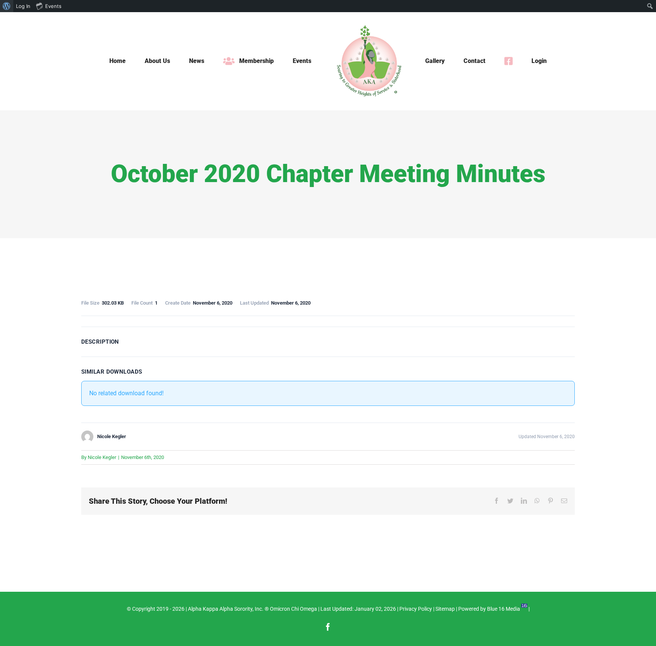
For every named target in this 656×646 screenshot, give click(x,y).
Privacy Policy (415, 609)
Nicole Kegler (102, 457)
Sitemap (445, 609)
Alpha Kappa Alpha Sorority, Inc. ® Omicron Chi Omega (252, 609)
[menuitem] (6, 6)
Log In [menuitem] (23, 6)
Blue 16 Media (503, 609)
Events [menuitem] (53, 6)
